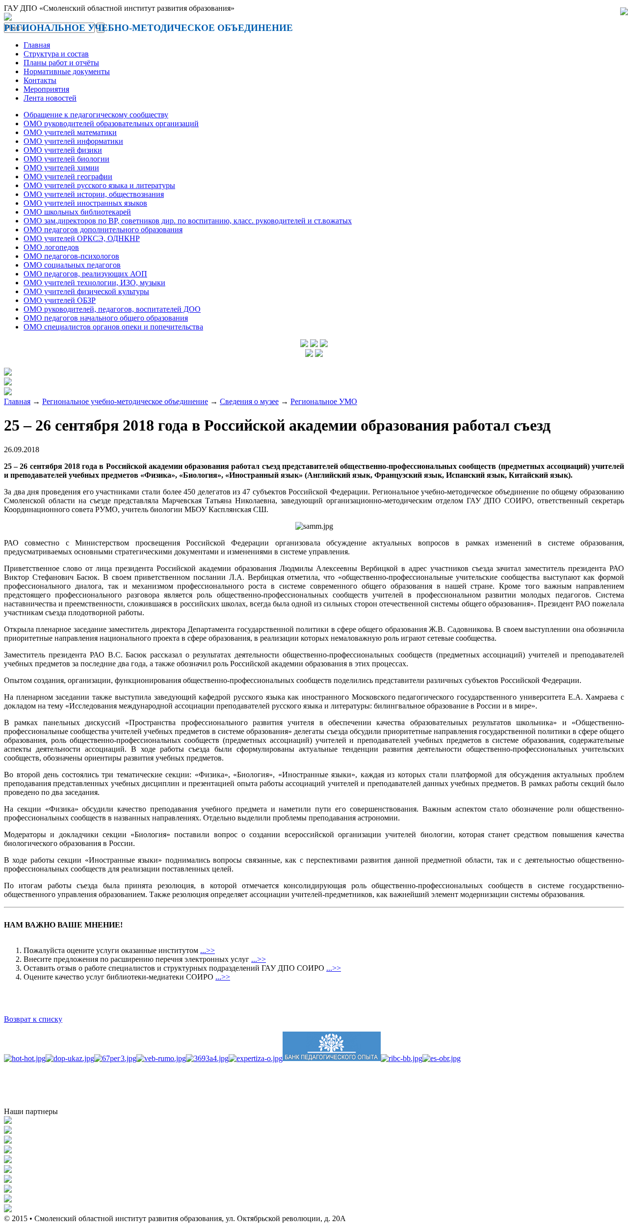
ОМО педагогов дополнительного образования (103, 229)
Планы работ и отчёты (61, 62)
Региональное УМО (323, 401)
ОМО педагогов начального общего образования (106, 318)
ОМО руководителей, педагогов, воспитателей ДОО (112, 309)
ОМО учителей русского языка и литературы (99, 185)
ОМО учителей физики (63, 150)
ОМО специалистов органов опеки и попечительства (113, 327)
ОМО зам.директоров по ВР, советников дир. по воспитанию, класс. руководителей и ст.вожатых (188, 221)
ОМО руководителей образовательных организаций (111, 123)
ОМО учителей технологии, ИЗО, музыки (94, 282)
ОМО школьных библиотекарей (77, 212)
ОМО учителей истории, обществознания (94, 194)
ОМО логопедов (51, 247)
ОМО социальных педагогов (72, 265)
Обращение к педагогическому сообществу (96, 114)
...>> (207, 950)
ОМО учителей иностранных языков (85, 203)
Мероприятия (46, 89)
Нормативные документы (67, 71)
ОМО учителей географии (68, 176)
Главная (37, 45)
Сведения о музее (249, 401)
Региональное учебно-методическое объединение (125, 401)
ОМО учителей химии (61, 168)
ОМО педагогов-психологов (71, 256)
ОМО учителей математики (70, 132)
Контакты (40, 80)
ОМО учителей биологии (66, 159)
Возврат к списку (33, 1019)
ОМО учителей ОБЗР (60, 300)
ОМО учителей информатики (73, 141)
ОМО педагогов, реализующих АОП (85, 274)
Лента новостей (50, 98)
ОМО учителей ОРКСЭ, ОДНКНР (82, 238)
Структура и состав (56, 54)
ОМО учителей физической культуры (86, 291)
